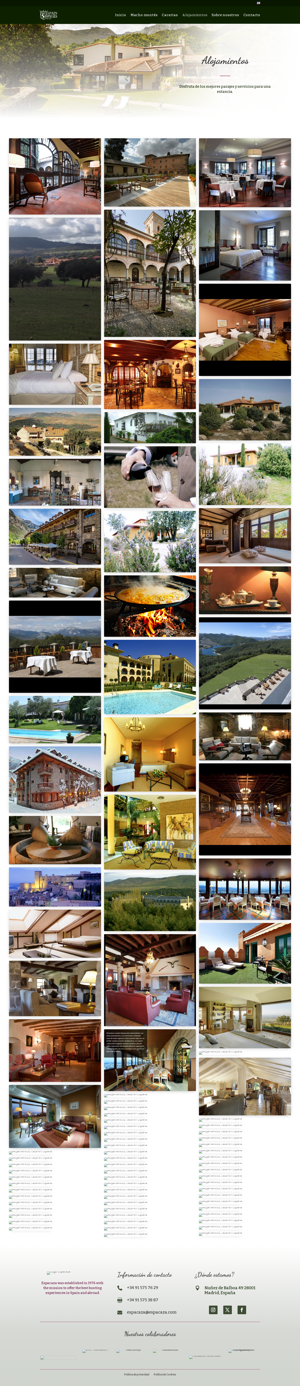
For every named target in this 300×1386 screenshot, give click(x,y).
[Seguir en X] (227, 1310)
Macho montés (144, 15)
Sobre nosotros (225, 15)
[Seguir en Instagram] (213, 1310)
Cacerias (170, 15)
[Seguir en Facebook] (242, 1310)
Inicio (120, 15)
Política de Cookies (165, 1374)
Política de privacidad (136, 1374)
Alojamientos (194, 15)
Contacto (251, 15)
